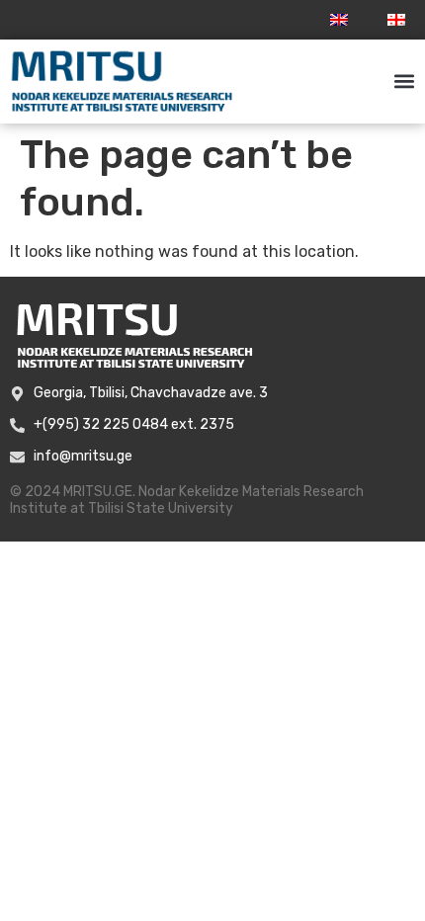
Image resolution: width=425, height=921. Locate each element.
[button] (403, 81)
